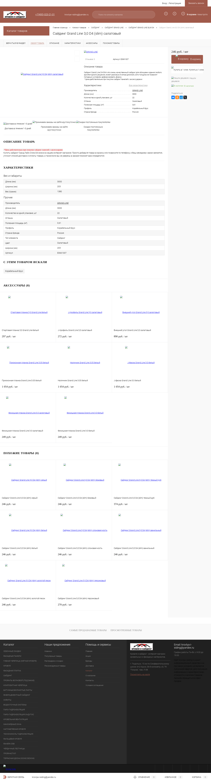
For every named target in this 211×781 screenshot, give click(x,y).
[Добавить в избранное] (77, 52)
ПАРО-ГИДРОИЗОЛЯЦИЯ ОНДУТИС (18, 714)
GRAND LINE (137, 90)
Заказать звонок (196, 3)
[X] (185, 97)
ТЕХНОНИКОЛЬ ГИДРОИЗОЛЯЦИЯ (18, 734)
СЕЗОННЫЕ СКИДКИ (12, 651)
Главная (89, 651)
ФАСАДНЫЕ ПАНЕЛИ (12, 656)
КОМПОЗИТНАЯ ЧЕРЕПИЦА (15, 685)
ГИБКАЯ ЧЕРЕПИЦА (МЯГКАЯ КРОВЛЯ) (20, 661)
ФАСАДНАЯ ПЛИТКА (12, 671)
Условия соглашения (94, 685)
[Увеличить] (42, 74)
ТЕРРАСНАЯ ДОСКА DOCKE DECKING (18, 758)
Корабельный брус (14, 271)
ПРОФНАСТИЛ (9, 753)
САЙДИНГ (7, 675)
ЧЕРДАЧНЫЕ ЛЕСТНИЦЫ (14, 748)
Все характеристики (138, 85)
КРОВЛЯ (7, 666)
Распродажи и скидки (53, 661)
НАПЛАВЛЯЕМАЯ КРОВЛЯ (14, 729)
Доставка (90, 666)
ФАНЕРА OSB (8, 744)
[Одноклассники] (177, 97)
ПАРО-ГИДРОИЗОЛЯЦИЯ (14, 710)
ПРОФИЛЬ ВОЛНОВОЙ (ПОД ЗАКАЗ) (18, 680)
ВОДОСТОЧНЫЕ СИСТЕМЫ (15, 705)
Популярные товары (53, 656)
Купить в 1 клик (196, 70)
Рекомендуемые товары (55, 666)
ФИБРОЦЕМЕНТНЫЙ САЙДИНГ (16, 695)
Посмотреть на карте (140, 674)
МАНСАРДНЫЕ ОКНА (12, 724)
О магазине (90, 675)
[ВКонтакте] (173, 97)
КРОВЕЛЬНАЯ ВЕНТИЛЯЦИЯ (15, 719)
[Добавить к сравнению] (77, 59)
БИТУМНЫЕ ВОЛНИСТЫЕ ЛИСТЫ (17, 690)
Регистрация (175, 3)
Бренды (89, 661)
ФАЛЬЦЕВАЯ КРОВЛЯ (12, 739)
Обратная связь (15, 777)
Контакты (90, 680)
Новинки (48, 651)
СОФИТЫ (7, 700)
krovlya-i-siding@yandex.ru (184, 646)
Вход (164, 3)
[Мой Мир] (181, 97)
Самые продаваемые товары (88, 630)
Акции (88, 656)
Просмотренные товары (126, 630)
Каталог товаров (17, 30)
